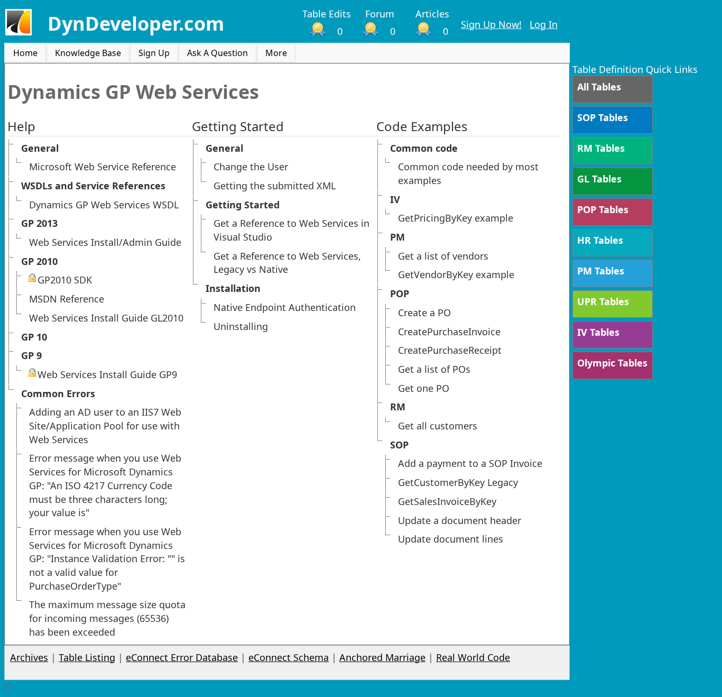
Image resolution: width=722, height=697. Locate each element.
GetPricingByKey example (455, 218)
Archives (29, 657)
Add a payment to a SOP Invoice (470, 463)
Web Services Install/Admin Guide (105, 242)
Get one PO (423, 388)
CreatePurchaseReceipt (450, 350)
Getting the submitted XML (275, 185)
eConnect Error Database (182, 657)
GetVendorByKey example (456, 274)
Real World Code (473, 657)
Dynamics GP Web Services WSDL (104, 204)
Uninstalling (241, 326)
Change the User (251, 166)
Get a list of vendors (443, 256)
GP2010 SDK (65, 279)
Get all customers (437, 425)
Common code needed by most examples (468, 173)
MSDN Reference (66, 298)
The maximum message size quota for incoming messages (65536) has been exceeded (107, 618)
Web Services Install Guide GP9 (107, 374)
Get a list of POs (434, 369)
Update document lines (450, 539)
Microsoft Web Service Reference (102, 166)
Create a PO (424, 312)
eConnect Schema (288, 657)
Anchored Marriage (382, 657)
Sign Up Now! (491, 24)
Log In (544, 24)
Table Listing (87, 657)
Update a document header (459, 520)
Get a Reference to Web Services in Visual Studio (291, 230)
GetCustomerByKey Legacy (458, 482)
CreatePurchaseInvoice (449, 331)
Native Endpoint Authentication (285, 307)
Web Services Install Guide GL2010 (106, 317)
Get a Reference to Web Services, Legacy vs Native (287, 263)
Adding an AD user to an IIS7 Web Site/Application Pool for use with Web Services (105, 425)
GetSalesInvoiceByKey (447, 501)
